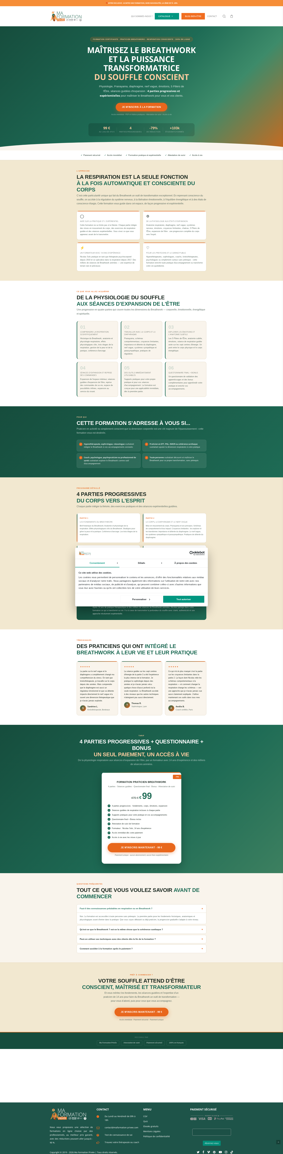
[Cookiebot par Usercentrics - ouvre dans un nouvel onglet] (192, 553)
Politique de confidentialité (156, 1136)
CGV (145, 1116)
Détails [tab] (141, 563)
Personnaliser (139, 599)
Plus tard (162, 19)
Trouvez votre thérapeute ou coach (122, 1142)
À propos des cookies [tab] (185, 563)
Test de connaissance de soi (118, 1134)
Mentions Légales (152, 1131)
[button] (141, 914)
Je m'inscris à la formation (141, 107)
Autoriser (177, 19)
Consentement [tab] (97, 563)
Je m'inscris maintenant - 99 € (141, 847)
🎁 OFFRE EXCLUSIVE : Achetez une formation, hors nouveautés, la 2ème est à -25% (141, 3)
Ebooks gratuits (150, 1126)
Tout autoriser (183, 599)
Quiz (145, 1121)
